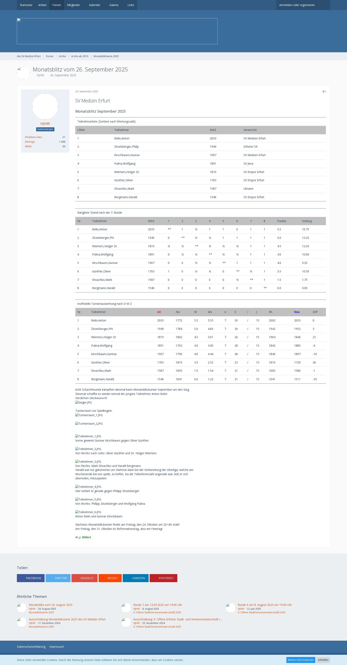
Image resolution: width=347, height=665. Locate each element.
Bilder (28, 146)
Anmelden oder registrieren (297, 5)
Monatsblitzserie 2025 (41, 612)
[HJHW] (22, 608)
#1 (324, 91)
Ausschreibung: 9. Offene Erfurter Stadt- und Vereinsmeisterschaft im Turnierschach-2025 (191, 619)
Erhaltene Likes (33, 137)
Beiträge (30, 141)
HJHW (40, 75)
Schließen (323, 660)
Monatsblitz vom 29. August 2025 (50, 605)
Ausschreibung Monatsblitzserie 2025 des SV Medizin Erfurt (67, 619)
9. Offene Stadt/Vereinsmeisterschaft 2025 (157, 612)
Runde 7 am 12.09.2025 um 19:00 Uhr (157, 605)
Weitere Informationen (301, 660)
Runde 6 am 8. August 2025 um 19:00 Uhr (265, 605)
